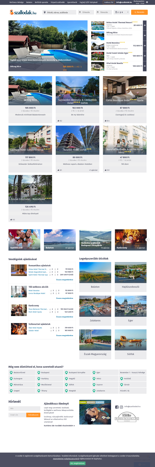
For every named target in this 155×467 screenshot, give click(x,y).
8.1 (60, 170)
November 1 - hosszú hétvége (132, 372)
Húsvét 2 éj (124, 391)
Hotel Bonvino (34, 291)
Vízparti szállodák (58, 2)
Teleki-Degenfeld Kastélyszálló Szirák (43, 272)
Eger (98, 372)
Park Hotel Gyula (35, 312)
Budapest (44, 372)
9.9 (108, 170)
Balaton (29, 2)
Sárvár (126, 385)
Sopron (99, 385)
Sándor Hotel (34, 331)
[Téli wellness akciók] (19, 291)
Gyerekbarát (72, 2)
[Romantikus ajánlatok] (19, 270)
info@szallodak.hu (124, 2)
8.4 (108, 121)
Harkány (44, 379)
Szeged (16, 391)
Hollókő (127, 379)
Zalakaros (100, 391)
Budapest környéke (76, 372)
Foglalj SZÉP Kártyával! (88, 2)
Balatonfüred (19, 372)
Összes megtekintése (94, 294)
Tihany (43, 391)
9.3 (13, 220)
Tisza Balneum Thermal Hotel (40, 309)
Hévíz (98, 379)
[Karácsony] (19, 310)
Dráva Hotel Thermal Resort (39, 269)
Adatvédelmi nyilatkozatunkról (66, 459)
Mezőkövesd (45, 385)
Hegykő (71, 379)
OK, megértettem (77, 463)
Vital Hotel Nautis (35, 328)
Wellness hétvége (17, 2)
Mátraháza (18, 385)
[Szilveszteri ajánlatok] (19, 329)
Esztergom (17, 379)
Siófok (71, 385)
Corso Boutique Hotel (37, 293)
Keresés (140, 12)
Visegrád (72, 391)
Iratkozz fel (108, 2)
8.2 (60, 121)
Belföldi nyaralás (41, 2)
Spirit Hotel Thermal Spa (38, 275)
